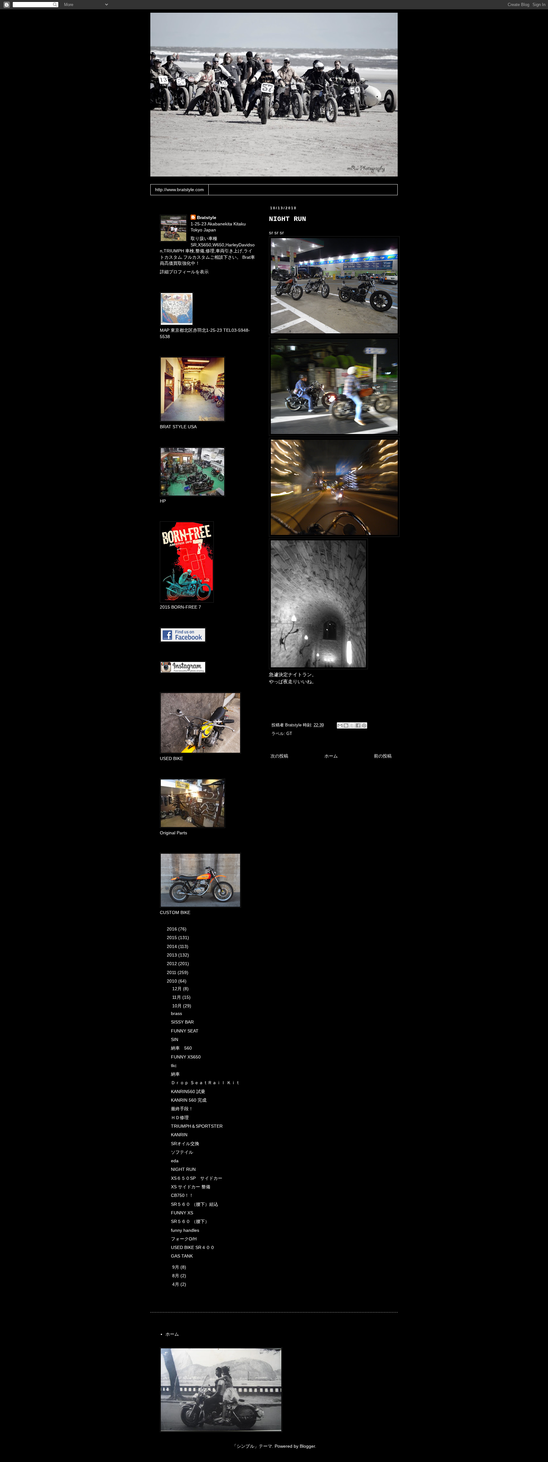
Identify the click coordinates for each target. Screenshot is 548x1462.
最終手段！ (182, 1108)
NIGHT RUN (183, 1169)
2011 (172, 972)
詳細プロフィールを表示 (184, 271)
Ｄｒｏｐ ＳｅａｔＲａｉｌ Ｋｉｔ (205, 1082)
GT (289, 733)
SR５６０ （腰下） (190, 1221)
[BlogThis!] (346, 725)
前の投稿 (383, 755)
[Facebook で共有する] (358, 725)
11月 (177, 997)
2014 (172, 946)
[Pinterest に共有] (364, 725)
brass (176, 1013)
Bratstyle (206, 217)
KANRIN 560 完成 (188, 1100)
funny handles (185, 1230)
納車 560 (181, 1048)
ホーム (331, 755)
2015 (172, 937)
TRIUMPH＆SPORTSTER (197, 1126)
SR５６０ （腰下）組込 (194, 1204)
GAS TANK (182, 1255)
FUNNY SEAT (185, 1030)
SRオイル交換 (185, 1143)
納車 (175, 1074)
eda (175, 1160)
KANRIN (179, 1134)
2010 (172, 981)
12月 (177, 988)
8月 (176, 1275)
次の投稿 (279, 755)
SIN (174, 1039)
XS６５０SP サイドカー (196, 1178)
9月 (176, 1267)
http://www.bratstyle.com (179, 189)
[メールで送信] (340, 725)
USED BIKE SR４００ (193, 1247)
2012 (172, 963)
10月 (177, 1005)
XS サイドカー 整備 (190, 1186)
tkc (174, 1065)
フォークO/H (184, 1238)
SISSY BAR (182, 1022)
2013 (172, 955)
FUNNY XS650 (186, 1056)
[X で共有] (352, 725)
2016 (172, 928)
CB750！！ (182, 1195)
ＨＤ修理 (180, 1117)
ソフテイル (182, 1152)
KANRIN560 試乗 (188, 1091)
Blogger (307, 1446)
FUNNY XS (182, 1212)
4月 (176, 1284)
